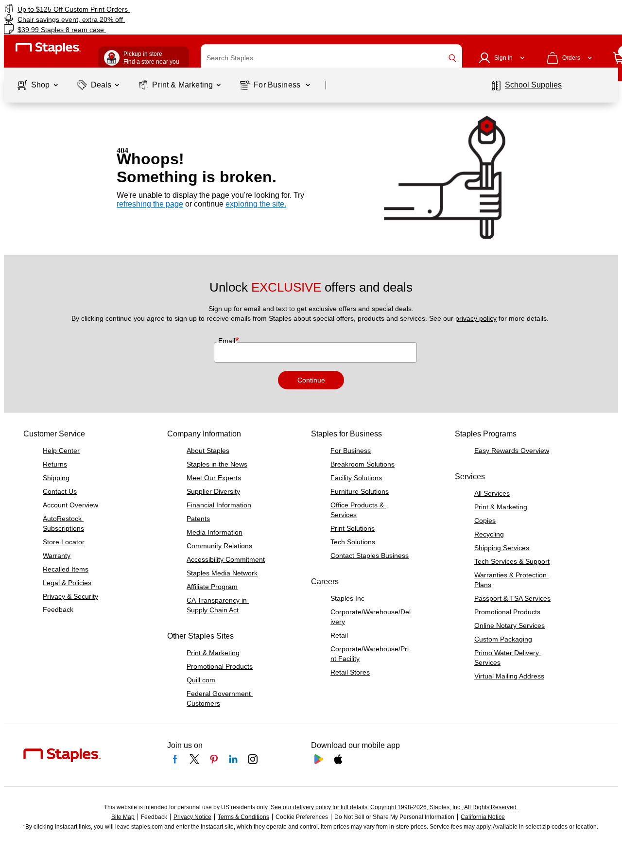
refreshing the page (150, 204)
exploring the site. (255, 204)
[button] (452, 58)
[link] (106, 9)
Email (227, 340)
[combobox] (331, 57)
